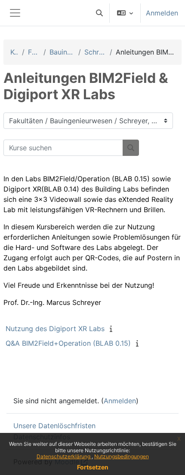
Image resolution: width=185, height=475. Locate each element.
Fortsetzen (92, 467)
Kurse (14, 52)
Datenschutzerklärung (64, 456)
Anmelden (162, 13)
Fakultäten (34, 52)
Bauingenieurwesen (61, 52)
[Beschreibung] (113, 328)
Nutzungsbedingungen (121, 456)
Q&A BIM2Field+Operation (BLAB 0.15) (68, 343)
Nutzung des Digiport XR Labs (55, 328)
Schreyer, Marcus (95, 52)
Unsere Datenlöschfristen (54, 425)
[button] (99, 13)
